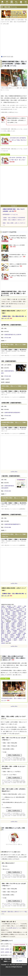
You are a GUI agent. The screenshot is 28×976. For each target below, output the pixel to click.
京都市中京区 (13, 615)
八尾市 (8, 614)
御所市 (13, 625)
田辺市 (6, 637)
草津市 (7, 623)
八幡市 (8, 630)
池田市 (6, 636)
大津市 (19, 614)
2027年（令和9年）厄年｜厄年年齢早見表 (11, 952)
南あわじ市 (22, 630)
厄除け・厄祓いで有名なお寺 (10, 746)
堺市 (15, 606)
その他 (4, 752)
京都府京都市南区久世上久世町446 (12, 334)
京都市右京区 (11, 618)
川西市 (2, 622)
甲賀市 (12, 637)
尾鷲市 (2, 633)
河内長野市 (19, 625)
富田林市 (21, 632)
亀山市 (13, 629)
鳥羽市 (7, 641)
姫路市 (15, 609)
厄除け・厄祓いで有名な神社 (10, 742)
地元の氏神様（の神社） (9, 749)
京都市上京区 (8, 609)
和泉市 (2, 632)
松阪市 (8, 613)
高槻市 (6, 615)
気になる (5, 866)
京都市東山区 (11, 607)
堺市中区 (9, 632)
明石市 (2, 617)
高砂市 (19, 617)
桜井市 (14, 622)
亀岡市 (18, 629)
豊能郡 (9, 640)
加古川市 (21, 615)
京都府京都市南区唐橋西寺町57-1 (12, 524)
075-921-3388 (7, 337)
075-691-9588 (7, 527)
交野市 (8, 622)
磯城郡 (17, 637)
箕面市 (19, 613)
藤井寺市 (21, 621)
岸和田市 (20, 619)
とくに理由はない (7, 807)
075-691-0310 (7, 491)
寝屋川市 (13, 619)
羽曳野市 (21, 638)
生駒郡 (15, 621)
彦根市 (19, 633)
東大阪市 (9, 606)
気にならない (6, 869)
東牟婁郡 (18, 634)
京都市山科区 (19, 610)
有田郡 (12, 634)
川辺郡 (8, 633)
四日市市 (8, 611)
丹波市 (7, 629)
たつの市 (20, 627)
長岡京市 (8, 627)
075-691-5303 (7, 415)
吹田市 (14, 614)
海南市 (18, 636)
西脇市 (13, 626)
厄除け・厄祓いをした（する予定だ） (12, 771)
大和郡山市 (19, 623)
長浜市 (20, 640)
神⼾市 (23, 637)
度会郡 (14, 633)
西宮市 (12, 610)
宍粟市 (15, 632)
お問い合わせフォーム (15, 928)
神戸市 (19, 606)
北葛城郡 (14, 630)
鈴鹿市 (18, 607)
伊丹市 (18, 618)
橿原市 (14, 617)
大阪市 (2, 606)
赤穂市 (15, 640)
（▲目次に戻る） (14, 471)
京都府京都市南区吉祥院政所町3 (12, 412)
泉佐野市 (20, 622)
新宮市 (6, 634)
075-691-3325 (7, 376)
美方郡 (15, 638)
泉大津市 (12, 636)
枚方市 (8, 617)
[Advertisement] (14, 40)
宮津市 (7, 625)
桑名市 (14, 613)
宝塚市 (2, 613)
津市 (7, 610)
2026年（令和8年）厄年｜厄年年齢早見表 (11, 949)
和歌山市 (7, 619)
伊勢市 (23, 611)
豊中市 (20, 609)
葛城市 (7, 626)
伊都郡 (13, 623)
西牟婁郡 (3, 640)
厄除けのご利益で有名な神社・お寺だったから (14, 794)
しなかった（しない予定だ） (10, 774)
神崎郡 (2, 638)
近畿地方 (3, 643)
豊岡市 (18, 626)
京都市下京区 (15, 611)
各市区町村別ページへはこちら (10, 214)
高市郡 (14, 627)
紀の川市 (9, 638)
